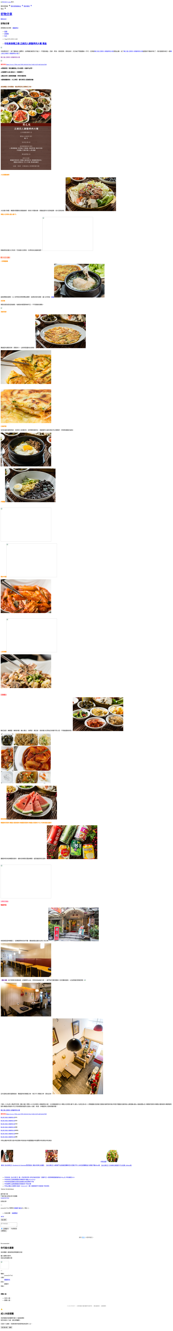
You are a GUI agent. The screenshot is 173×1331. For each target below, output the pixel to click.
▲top (2, 1216)
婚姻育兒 (15, 28)
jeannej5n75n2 (5, 1198)
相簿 (5, 31)
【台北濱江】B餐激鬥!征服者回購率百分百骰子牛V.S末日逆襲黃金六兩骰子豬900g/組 (73, 1165)
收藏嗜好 (15, 1213)
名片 (5, 36)
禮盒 (52, 297)
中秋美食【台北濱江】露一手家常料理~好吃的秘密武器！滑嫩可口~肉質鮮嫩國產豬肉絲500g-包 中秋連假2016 (39, 1177)
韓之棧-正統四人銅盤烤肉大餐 (10, 1110)
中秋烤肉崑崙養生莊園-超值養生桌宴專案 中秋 (19, 1181)
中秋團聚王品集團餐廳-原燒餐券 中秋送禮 (17, 1184)
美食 (2, 1165)
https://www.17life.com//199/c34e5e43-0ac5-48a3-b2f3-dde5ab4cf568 (26, 64)
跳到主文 (3, 19)
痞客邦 (16, 1208)
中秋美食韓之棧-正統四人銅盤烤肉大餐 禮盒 (25, 43)
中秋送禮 (103, 1161)
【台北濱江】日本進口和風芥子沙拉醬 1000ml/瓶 (116, 1165)
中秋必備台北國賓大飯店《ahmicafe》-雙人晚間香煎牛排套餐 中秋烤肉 (26, 1186)
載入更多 (3, 1219)
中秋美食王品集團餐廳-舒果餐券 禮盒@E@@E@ (19, 1179)
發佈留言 (3, 1231)
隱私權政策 (97, 1306)
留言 (20, 1208)
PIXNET (73, 1306)
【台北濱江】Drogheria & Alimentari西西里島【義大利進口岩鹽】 (24, 1165)
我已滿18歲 (4, 1327)
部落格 (6, 33)
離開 (10, 1327)
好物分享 (6, 14)
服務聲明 (103, 1306)
